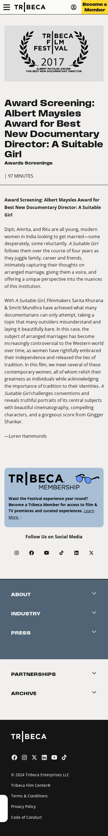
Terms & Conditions (29, 795)
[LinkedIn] (76, 553)
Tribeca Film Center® (31, 785)
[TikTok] (61, 553)
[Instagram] (17, 553)
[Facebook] (32, 553)
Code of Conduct (26, 817)
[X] (91, 553)
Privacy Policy (23, 806)
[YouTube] (47, 553)
